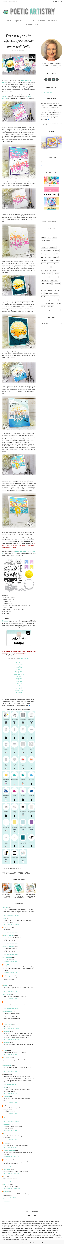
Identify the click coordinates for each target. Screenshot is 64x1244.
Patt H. (5, 1050)
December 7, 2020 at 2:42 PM (11, 972)
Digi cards (58, 260)
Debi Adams (19, 669)
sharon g (5, 907)
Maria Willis (19, 678)
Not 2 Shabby (56, 250)
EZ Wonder (43, 290)
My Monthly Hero (23, 873)
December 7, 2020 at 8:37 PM (11, 999)
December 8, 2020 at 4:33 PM (11, 1093)
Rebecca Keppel (19, 694)
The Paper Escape (50, 303)
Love (42, 257)
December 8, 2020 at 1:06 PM (11, 1054)
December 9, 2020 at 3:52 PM (11, 1140)
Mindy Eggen (19, 681)
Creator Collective (55, 296)
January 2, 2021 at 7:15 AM (10, 1198)
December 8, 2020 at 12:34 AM (11, 1008)
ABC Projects (58, 254)
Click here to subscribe (46, 92)
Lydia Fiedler (19, 676)
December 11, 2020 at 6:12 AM (11, 1156)
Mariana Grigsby (19, 690)
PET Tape (43, 306)
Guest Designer (45, 296)
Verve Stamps (44, 234)
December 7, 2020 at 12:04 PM (11, 924)
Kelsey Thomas (7, 957)
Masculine (55, 257)
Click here (43, 123)
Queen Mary (6, 1031)
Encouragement (23, 872)
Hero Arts (5, 621)
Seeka (18, 685)
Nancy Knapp (6, 1169)
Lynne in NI (6, 1184)
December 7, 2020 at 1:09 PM (11, 961)
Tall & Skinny (53, 270)
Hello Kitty (58, 303)
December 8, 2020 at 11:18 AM (11, 1039)
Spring (42, 283)
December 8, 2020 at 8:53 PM (11, 1102)
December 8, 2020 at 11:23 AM (11, 1047)
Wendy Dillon (6, 965)
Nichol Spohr (19, 692)
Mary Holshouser (8, 1011)
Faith (52, 254)
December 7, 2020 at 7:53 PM (11, 991)
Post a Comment (8, 1201)
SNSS (49, 237)
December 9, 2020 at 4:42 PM (11, 1147)
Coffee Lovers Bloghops (53, 263)
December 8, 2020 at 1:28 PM (11, 1062)
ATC (42, 293)
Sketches (55, 237)
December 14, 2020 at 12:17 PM (12, 1188)
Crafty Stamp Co (56, 310)
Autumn (52, 260)
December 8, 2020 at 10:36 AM (11, 1028)
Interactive (43, 300)
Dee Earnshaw (7, 1057)
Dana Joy (18, 666)
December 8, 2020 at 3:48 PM (11, 1071)
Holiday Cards (44, 247)
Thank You (56, 273)
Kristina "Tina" (7, 1002)
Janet (4, 918)
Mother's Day (44, 287)
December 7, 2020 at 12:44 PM (11, 943)
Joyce (4, 1117)
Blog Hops (9, 872)
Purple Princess (7, 1024)
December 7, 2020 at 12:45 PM (11, 954)
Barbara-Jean (7, 1134)
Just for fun (56, 290)
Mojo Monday (53, 234)
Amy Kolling (19, 687)
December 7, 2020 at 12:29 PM (11, 932)
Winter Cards (52, 287)
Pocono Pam (18, 683)
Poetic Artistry (28, 1242)
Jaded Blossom (44, 260)
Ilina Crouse (19, 673)
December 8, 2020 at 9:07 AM (11, 1021)
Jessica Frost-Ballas (19, 674)
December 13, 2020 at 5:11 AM (11, 1173)
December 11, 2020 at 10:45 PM (12, 1166)
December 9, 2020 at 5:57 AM (11, 1113)
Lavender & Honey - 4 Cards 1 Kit (51, 151)
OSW (42, 303)
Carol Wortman (7, 1160)
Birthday (51, 244)
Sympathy (48, 283)
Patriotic (50, 290)
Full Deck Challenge (45, 310)
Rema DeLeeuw (7, 927)
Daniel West (19, 667)
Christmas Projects (45, 267)
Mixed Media (44, 244)
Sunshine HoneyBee (8, 935)
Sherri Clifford (7, 994)
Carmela (5, 1143)
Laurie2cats (6, 1096)
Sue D (4, 1176)
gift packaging (44, 270)
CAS (15, 872)
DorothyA (5, 985)
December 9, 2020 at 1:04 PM (11, 1130)
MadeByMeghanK (8, 976)
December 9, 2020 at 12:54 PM (11, 1121)
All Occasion (48, 257)
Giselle (5, 1087)
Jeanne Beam (7, 1124)
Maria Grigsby (24, 659)
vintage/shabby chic (46, 250)
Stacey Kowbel (7, 1065)
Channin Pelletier (19, 664)
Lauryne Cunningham (9, 1150)
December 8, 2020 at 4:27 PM (11, 1084)
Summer (56, 293)
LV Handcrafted (48, 293)
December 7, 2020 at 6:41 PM (11, 982)
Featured (5, 873)
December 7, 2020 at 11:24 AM (11, 915)
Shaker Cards (54, 280)
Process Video (44, 277)
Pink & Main (50, 306)
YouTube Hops (56, 283)
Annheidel (6, 1191)
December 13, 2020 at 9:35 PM (11, 1181)
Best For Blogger (40, 1242)
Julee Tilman (19, 688)
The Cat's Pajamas (45, 240)
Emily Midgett (18, 671)
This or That (55, 300)
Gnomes (43, 263)
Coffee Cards (53, 247)
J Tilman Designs (45, 280)
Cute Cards (49, 273)
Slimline (43, 273)
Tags (49, 300)
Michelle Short (18, 680)
